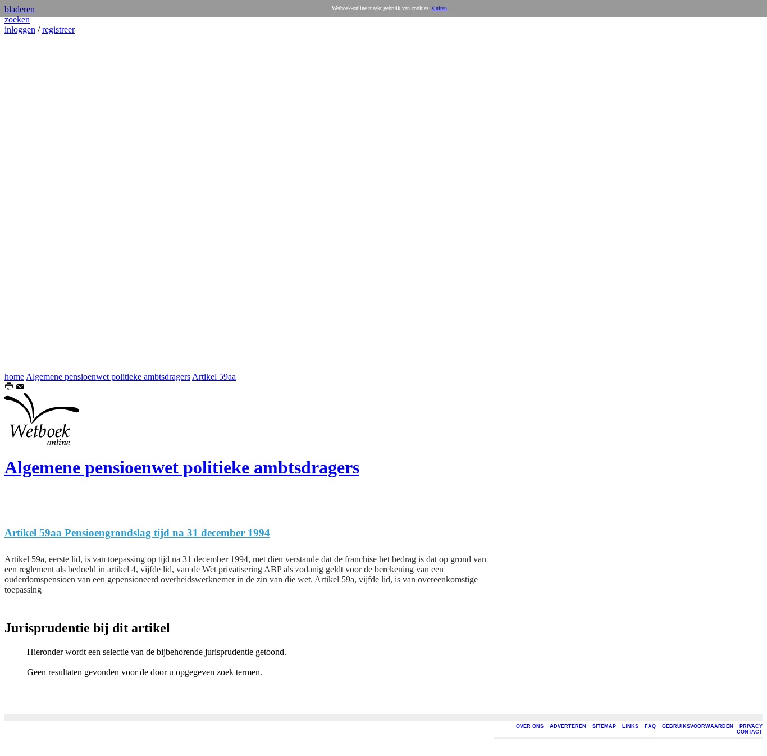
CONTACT (750, 732)
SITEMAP (604, 726)
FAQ (650, 726)
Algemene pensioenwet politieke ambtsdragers (108, 376)
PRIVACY (751, 726)
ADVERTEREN (568, 726)
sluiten (439, 8)
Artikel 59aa (214, 376)
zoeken (17, 19)
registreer (58, 29)
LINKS (630, 726)
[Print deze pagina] (8, 388)
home (14, 376)
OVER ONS (530, 726)
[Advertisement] (38, 203)
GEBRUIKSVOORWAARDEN (697, 726)
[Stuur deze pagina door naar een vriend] (20, 388)
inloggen (19, 29)
